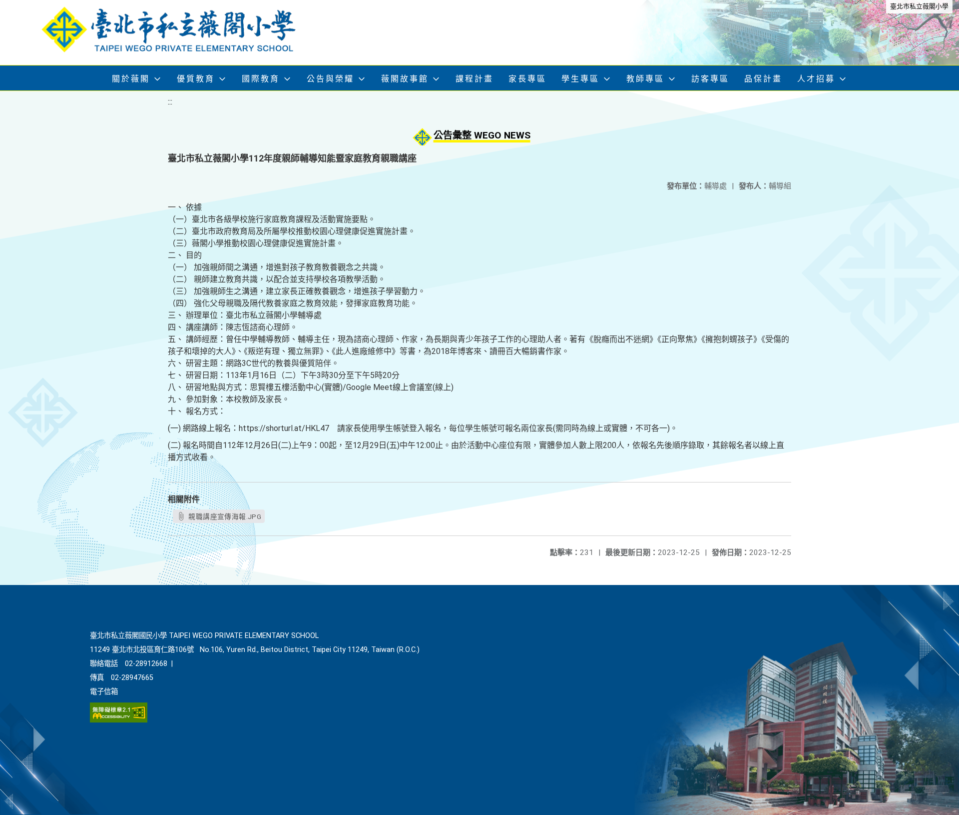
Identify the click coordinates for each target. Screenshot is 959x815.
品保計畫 (763, 79)
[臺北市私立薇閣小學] (177, 32)
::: (170, 101)
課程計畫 (474, 79)
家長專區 (527, 79)
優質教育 (196, 79)
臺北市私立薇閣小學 (919, 6)
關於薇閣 (131, 79)
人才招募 (816, 79)
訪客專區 (710, 79)
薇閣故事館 (405, 79)
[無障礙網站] (118, 720)
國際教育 (261, 79)
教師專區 (645, 79)
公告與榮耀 (330, 79)
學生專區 (580, 79)
